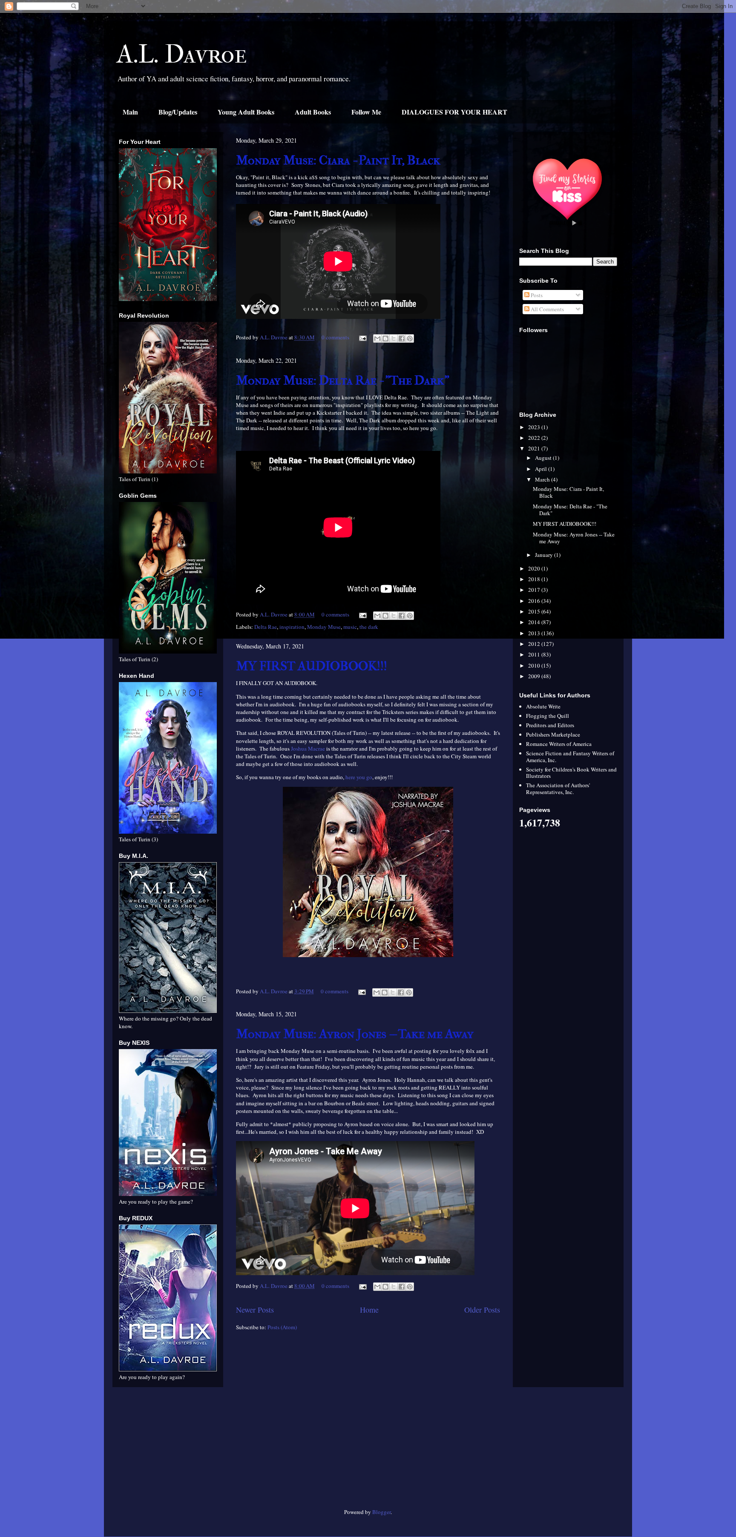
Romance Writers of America (559, 744)
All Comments (546, 309)
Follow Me (366, 112)
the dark (368, 627)
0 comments (335, 337)
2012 (534, 644)
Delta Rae (265, 627)
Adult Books (313, 112)
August (544, 458)
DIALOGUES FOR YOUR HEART (454, 112)
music (350, 627)
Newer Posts (255, 1310)
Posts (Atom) (282, 1327)
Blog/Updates (177, 112)
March (543, 479)
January (544, 555)
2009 (534, 676)
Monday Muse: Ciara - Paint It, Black (338, 160)
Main (130, 112)
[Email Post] (362, 337)
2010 (534, 665)
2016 (534, 601)
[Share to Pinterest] (409, 338)
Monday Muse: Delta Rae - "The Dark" (342, 380)
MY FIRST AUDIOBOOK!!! (311, 666)
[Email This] (377, 338)
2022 (534, 438)
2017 (534, 590)
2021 (534, 448)
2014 (534, 622)
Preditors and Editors (550, 725)
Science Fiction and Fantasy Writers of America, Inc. (570, 756)
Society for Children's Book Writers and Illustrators (571, 773)
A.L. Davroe (182, 54)
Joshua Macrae (308, 748)
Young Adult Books (246, 112)
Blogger (381, 1512)
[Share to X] (393, 338)
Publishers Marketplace (553, 734)
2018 (534, 579)
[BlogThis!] (385, 338)
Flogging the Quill (547, 716)
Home (369, 1310)
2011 (534, 654)
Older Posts (482, 1310)
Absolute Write (543, 706)
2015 (534, 611)
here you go (358, 777)
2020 (534, 568)
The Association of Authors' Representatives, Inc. (558, 788)
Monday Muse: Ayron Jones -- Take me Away (355, 1034)
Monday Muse (324, 627)
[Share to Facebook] (401, 338)
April (541, 469)
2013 (534, 633)
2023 (534, 427)
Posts (536, 295)
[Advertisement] (167, 1451)
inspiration (292, 627)
